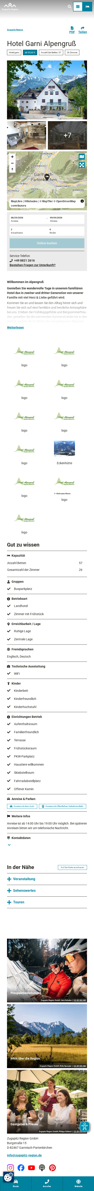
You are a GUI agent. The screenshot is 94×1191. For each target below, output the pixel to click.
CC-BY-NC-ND (80, 1000)
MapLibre (17, 201)
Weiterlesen (15, 327)
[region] (47, 180)
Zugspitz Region (15, 29)
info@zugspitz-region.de (24, 1155)
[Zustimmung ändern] (8, 1177)
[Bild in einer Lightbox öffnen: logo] (24, 350)
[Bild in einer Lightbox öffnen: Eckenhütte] (64, 448)
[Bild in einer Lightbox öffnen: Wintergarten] (67, 135)
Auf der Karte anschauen (72, 867)
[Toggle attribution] (82, 201)
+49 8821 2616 (24, 260)
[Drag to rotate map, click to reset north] (12, 169)
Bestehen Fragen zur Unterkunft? (33, 265)
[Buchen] (87, 6)
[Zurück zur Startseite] (10, 7)
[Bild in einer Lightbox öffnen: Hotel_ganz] (47, 89)
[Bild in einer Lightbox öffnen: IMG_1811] (26, 135)
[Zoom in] (12, 157)
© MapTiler (46, 201)
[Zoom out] (12, 163)
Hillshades (31, 201)
